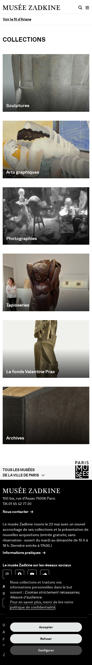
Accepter (46, 627)
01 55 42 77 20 (19, 504)
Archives (15, 438)
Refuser (46, 639)
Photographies (21, 238)
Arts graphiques (22, 172)
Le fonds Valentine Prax (30, 371)
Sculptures (17, 105)
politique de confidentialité (32, 607)
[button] (46, 473)
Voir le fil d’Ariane (17, 19)
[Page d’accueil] (31, 7)
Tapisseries (17, 305)
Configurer (46, 650)
